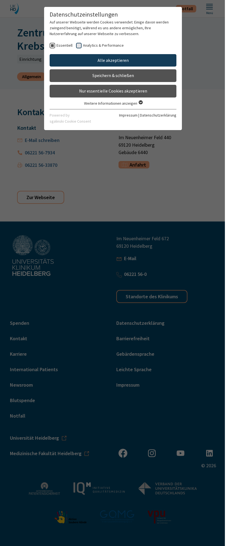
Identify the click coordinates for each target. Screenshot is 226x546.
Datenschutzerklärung (158, 115)
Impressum (128, 115)
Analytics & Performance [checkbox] (103, 45)
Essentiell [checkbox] (64, 45)
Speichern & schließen (113, 75)
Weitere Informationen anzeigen (111, 103)
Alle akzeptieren (113, 60)
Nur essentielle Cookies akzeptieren (113, 91)
